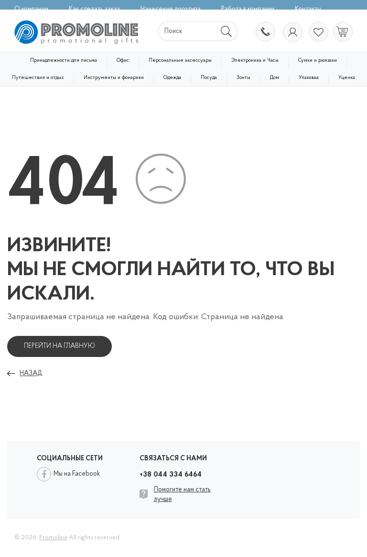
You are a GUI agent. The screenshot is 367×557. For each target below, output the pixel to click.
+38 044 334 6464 (265, 32)
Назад (31, 373)
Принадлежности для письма (63, 60)
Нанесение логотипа (170, 9)
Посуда (209, 77)
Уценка (346, 77)
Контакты (308, 9)
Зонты (243, 77)
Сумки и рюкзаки (317, 60)
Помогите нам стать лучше (182, 494)
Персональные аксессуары (180, 60)
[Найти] (226, 31)
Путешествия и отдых (38, 77)
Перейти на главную (59, 346)
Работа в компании (247, 9)
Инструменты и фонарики (114, 77)
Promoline (53, 538)
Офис (123, 60)
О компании (31, 9)
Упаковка (309, 77)
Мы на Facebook (77, 474)
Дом (274, 77)
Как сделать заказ (94, 9)
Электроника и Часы (255, 60)
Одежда (172, 77)
